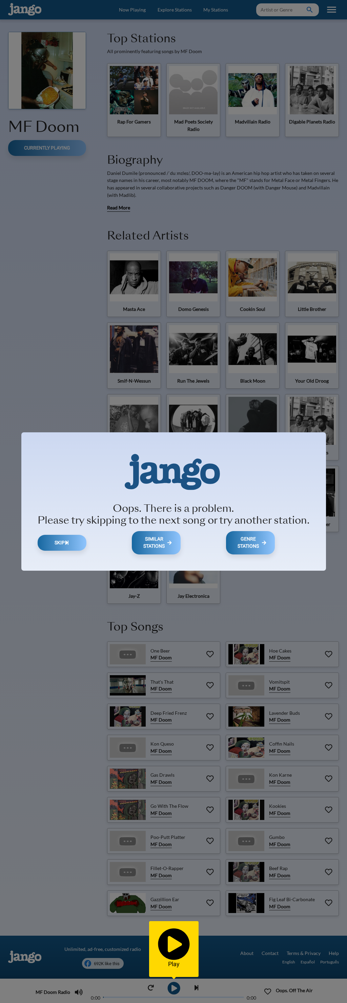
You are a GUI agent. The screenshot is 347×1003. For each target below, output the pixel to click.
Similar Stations (154, 542)
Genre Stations (248, 542)
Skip (60, 543)
